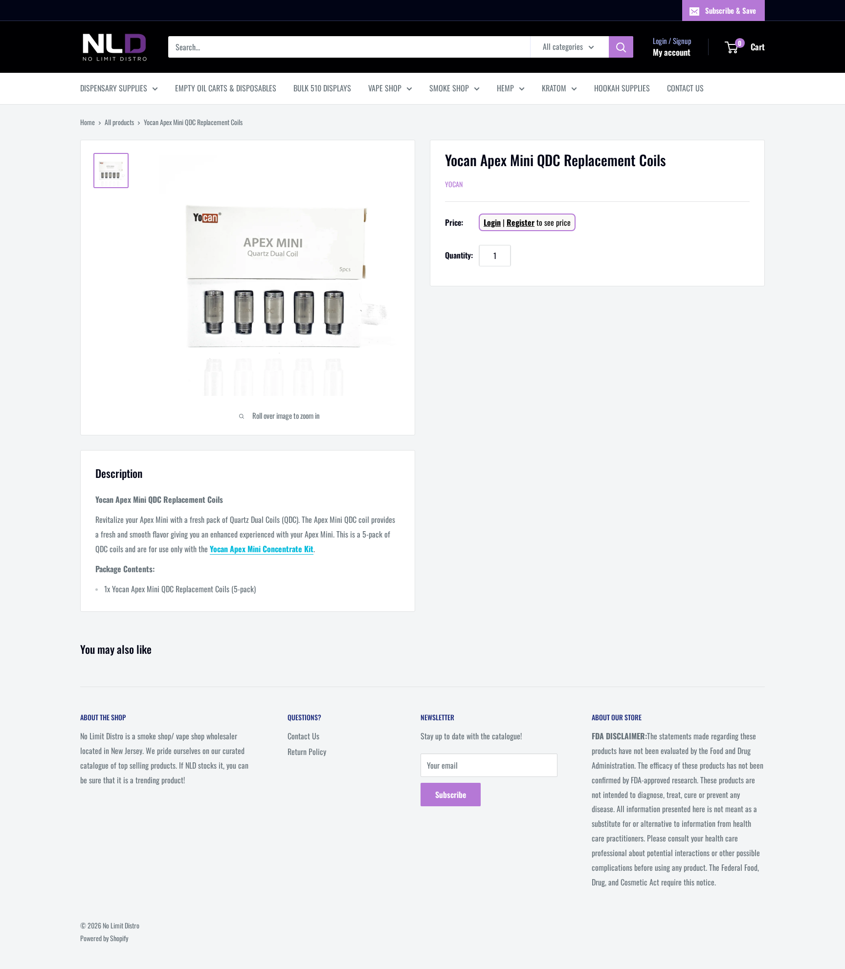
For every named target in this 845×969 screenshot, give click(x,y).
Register (520, 223)
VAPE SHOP (384, 88)
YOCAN (454, 184)
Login (492, 223)
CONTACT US (685, 88)
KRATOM (554, 88)
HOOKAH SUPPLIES (622, 88)
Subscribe (450, 794)
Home (87, 122)
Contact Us (303, 736)
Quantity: (459, 255)
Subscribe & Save (730, 10)
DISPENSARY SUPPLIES (113, 88)
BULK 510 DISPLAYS (322, 88)
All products (119, 122)
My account (671, 52)
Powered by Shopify (104, 938)
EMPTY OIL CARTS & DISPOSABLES (225, 88)
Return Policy (307, 751)
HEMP (505, 88)
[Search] (621, 47)
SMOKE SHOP (449, 88)
